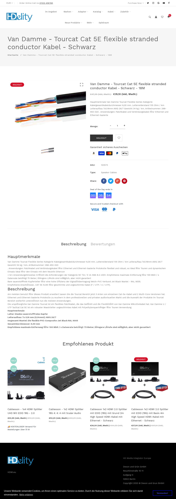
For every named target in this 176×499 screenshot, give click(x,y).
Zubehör (124, 11)
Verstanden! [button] (162, 493)
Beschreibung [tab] (73, 244)
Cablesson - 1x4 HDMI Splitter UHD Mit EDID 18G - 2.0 (25, 411)
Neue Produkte (72, 22)
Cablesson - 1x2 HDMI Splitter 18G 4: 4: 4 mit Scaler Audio (66, 411)
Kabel (110, 11)
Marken (67, 11)
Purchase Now (135, 3)
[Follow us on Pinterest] (124, 181)
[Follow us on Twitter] (110, 181)
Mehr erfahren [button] (26, 495)
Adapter (82, 11)
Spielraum (104, 22)
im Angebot (51, 11)
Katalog (97, 11)
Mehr (89, 22)
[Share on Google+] (117, 181)
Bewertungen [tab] (103, 244)
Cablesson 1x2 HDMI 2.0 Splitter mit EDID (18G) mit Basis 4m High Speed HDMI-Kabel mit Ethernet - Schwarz (149, 415)
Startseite (13, 55)
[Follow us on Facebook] (104, 181)
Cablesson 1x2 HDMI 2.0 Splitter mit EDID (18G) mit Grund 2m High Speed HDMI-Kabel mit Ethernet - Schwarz (108, 415)
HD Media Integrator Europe (137, 458)
